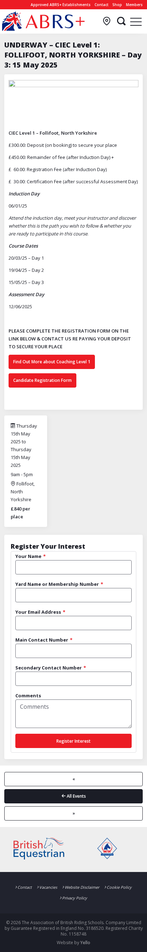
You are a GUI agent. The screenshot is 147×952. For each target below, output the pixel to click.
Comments (28, 695)
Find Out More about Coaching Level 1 (51, 362)
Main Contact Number (41, 640)
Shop (117, 4)
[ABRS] (43, 21)
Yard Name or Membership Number (57, 584)
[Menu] (136, 21)
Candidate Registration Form (42, 380)
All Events (76, 796)
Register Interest (73, 741)
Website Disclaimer (82, 887)
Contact (101, 4)
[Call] (107, 21)
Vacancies (48, 887)
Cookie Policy (119, 887)
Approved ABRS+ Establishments (61, 4)
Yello (85, 942)
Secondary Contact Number (48, 667)
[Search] (121, 21)
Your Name (28, 556)
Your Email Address (38, 612)
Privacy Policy (74, 898)
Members (134, 4)
